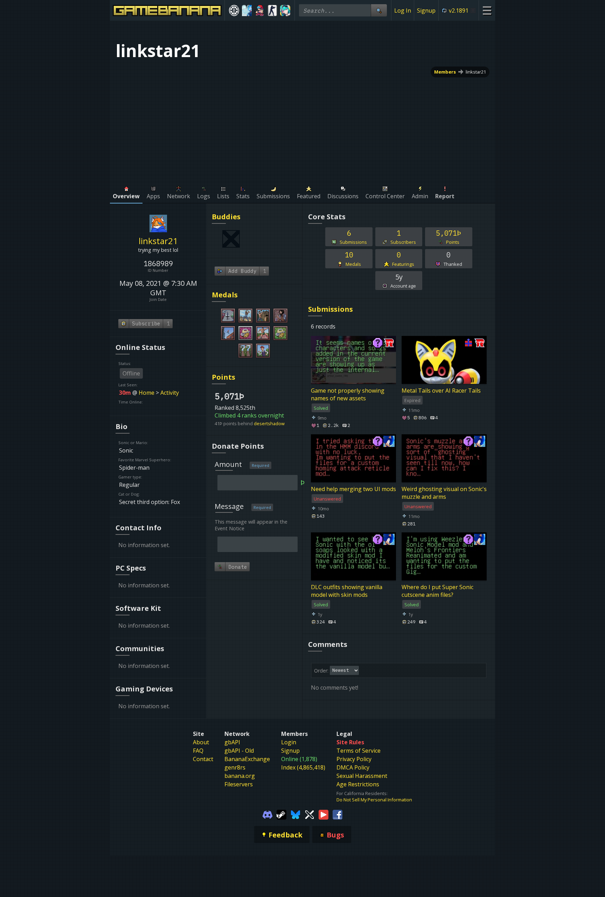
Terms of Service (358, 750)
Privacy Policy (353, 759)
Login (288, 742)
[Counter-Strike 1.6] (272, 11)
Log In (402, 10)
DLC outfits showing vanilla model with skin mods (346, 591)
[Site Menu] (487, 10)
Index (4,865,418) (303, 767)
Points (223, 377)
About (201, 742)
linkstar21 (476, 72)
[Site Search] (379, 10)
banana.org (239, 776)
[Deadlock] (234, 11)
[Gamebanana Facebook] (337, 814)
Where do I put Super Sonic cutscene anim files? (437, 591)
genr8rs (234, 767)
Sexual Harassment (361, 776)
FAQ (198, 750)
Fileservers (238, 784)
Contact (203, 759)
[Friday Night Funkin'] (259, 11)
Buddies (226, 216)
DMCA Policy (352, 767)
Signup (426, 10)
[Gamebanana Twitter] (309, 814)
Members (445, 72)
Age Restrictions (357, 784)
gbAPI (232, 742)
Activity (169, 392)
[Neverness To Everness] (285, 11)
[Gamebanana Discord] (267, 814)
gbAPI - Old (239, 750)
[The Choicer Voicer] (247, 11)
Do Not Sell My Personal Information (374, 799)
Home (146, 392)
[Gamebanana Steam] (281, 814)
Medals (225, 294)
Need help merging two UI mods (353, 488)
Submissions (330, 309)
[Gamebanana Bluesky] (295, 814)
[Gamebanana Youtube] (323, 814)
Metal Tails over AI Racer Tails (441, 390)
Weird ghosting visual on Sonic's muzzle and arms (444, 492)
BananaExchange (247, 759)
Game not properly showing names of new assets (347, 394)
